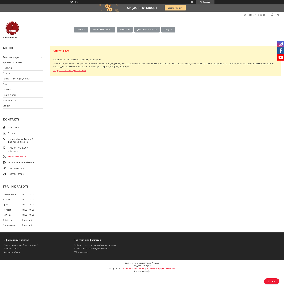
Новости (7, 67)
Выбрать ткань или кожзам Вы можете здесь (95, 245)
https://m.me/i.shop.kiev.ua (21, 162)
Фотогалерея (9, 100)
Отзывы (7, 89)
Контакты (125, 29)
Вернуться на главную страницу (69, 70)
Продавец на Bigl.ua (142, 265)
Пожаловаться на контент (133, 268)
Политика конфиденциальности (161, 268)
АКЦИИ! (168, 29)
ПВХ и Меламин (81, 252)
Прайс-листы (9, 94)
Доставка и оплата (147, 29)
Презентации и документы (16, 78)
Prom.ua (155, 263)
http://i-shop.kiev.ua (17, 156)
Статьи (6, 73)
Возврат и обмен (12, 252)
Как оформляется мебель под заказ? (21, 245)
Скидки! (6, 105)
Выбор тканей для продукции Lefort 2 (91, 248)
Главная (81, 29)
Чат (274, 281)
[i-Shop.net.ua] (11, 28)
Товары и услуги (101, 29)
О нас (6, 84)
